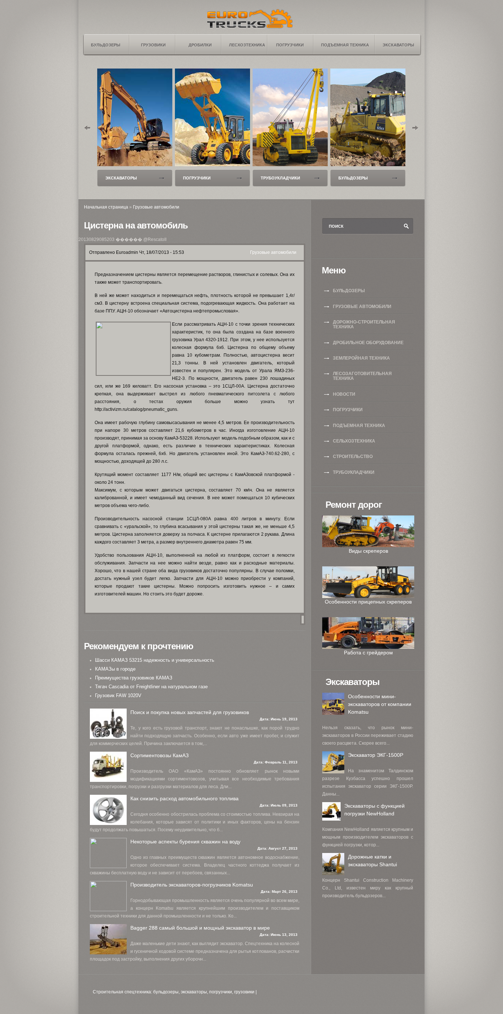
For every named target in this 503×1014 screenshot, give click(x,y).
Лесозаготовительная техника (362, 376)
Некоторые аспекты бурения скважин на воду (185, 842)
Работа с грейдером (368, 652)
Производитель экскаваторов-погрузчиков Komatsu (191, 885)
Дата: (265, 719)
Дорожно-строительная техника (364, 324)
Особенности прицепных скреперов (368, 602)
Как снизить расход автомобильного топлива (184, 798)
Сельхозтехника (354, 441)
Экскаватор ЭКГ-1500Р (375, 755)
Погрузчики (197, 178)
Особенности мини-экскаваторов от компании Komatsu (379, 704)
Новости (344, 394)
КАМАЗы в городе (115, 669)
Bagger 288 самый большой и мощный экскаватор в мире (200, 928)
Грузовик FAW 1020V (118, 695)
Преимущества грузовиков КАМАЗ (133, 678)
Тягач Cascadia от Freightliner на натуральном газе (151, 686)
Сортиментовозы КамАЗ (159, 755)
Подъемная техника (359, 425)
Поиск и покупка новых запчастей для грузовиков (189, 712)
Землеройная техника (361, 358)
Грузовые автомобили (156, 207)
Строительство (353, 456)
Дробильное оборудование (368, 342)
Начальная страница (106, 207)
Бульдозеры (353, 178)
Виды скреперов (368, 551)
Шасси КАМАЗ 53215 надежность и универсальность (154, 660)
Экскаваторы (121, 178)
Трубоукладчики (280, 178)
